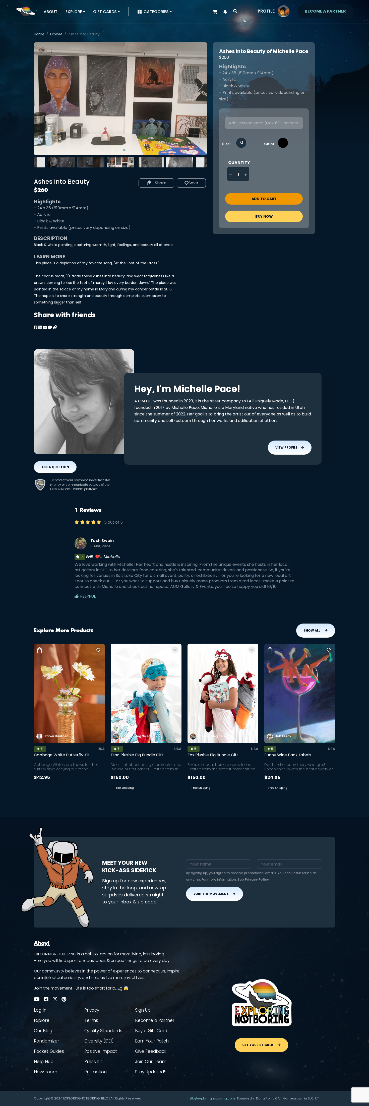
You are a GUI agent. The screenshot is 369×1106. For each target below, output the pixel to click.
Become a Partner (154, 1020)
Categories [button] (156, 12)
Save (193, 183)
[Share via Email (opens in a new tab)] (45, 327)
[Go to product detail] (69, 693)
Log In (40, 1010)
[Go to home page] (26, 11)
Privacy (91, 1010)
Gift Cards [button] (105, 12)
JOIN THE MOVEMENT (211, 894)
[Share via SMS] (50, 327)
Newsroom (45, 1072)
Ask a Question (55, 467)
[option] (120, 98)
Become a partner (325, 11)
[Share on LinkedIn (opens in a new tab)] (40, 327)
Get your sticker (258, 1045)
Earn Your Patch (152, 1041)
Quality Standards (103, 1031)
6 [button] (139, 150)
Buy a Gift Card (151, 1031)
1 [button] (101, 150)
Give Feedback (150, 1051)
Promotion (95, 1072)
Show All (312, 630)
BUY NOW (264, 216)
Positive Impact (100, 1051)
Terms (91, 1020)
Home (39, 34)
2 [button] (109, 150)
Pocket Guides (49, 1051)
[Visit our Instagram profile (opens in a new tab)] (55, 999)
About (50, 12)
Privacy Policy (257, 879)
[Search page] (235, 11)
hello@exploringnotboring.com (211, 1098)
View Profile (286, 447)
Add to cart (264, 198)
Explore (56, 34)
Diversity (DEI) (99, 1041)
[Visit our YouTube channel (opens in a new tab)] (37, 999)
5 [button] (131, 150)
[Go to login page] (284, 11)
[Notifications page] (225, 12)
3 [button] (116, 150)
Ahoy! (42, 943)
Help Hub (43, 1062)
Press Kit (93, 1062)
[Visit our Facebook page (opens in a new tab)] (46, 999)
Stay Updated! (150, 1072)
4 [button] (124, 150)
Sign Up (143, 1010)
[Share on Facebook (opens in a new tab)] (35, 327)
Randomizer (46, 1041)
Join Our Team (150, 1062)
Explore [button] (74, 12)
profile (266, 11)
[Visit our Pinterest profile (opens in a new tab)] (64, 999)
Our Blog (43, 1031)
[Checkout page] (215, 12)
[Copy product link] (55, 327)
